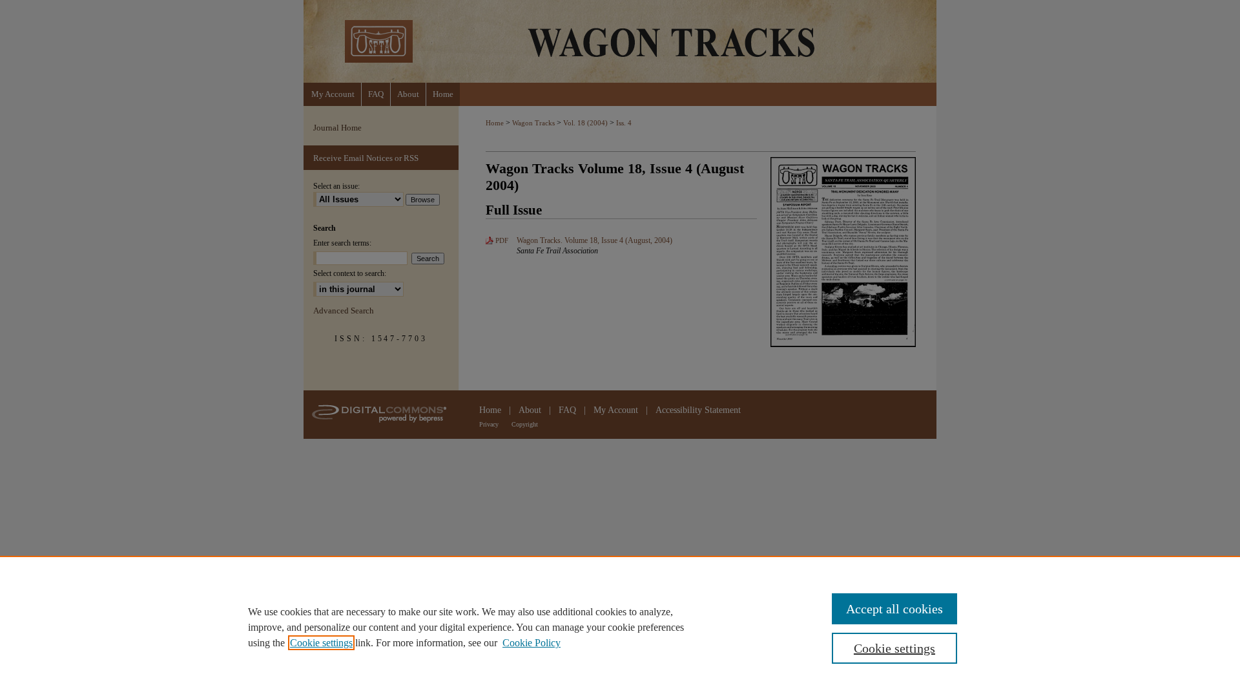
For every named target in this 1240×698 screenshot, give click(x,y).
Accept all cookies (894, 609)
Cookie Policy (531, 642)
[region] (620, 627)
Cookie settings (321, 642)
